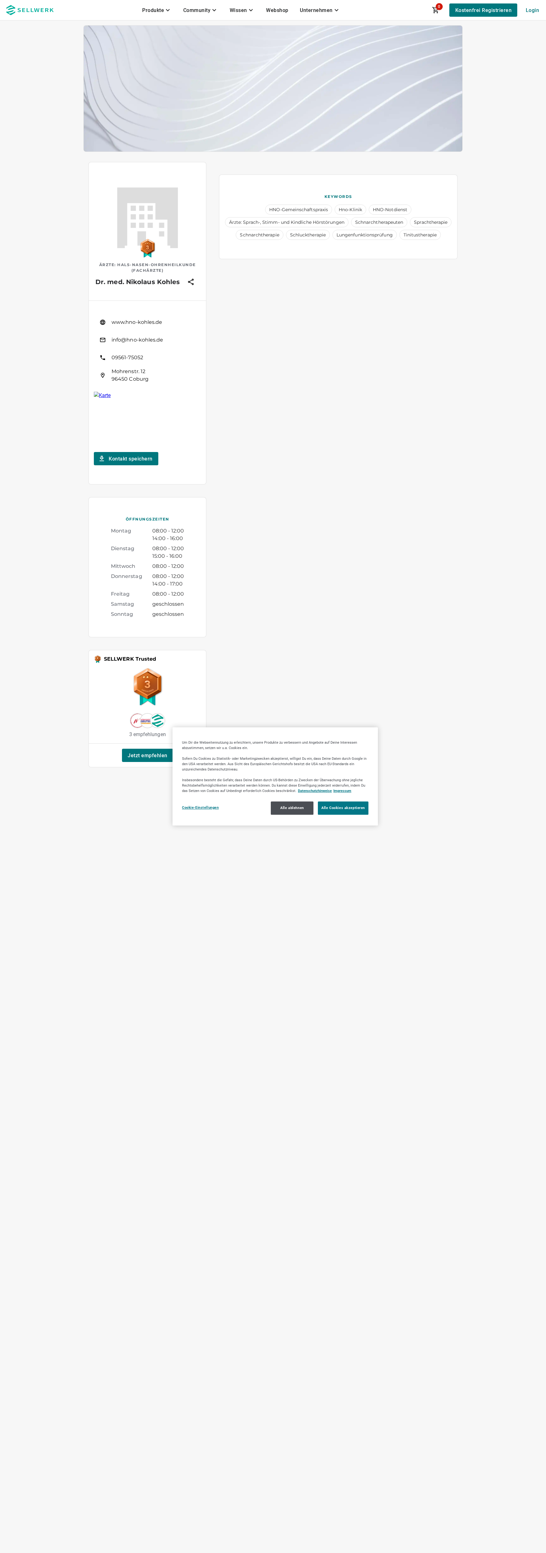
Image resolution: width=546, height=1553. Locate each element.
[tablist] (241, 10)
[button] (147, 755)
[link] (147, 322)
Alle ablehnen (292, 808)
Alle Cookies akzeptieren (343, 808)
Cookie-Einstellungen (200, 808)
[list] (147, 349)
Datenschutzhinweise (315, 791)
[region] (275, 776)
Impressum (342, 791)
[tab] (157, 10)
